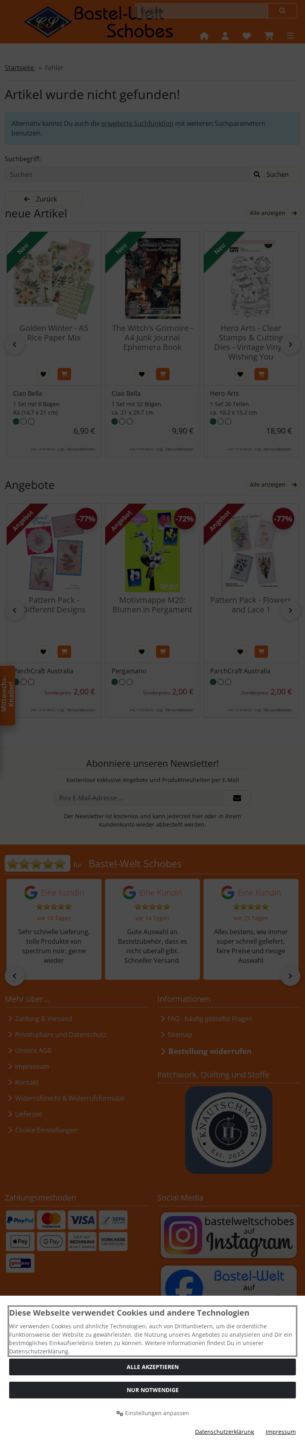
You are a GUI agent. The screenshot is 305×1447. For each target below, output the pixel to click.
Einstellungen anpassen (156, 1413)
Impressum (281, 1431)
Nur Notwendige (153, 1390)
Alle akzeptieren (153, 1367)
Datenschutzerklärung (224, 1431)
